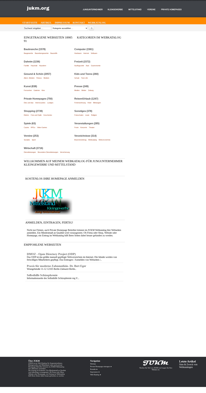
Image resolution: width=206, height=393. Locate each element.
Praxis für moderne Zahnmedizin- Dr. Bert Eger (56, 266)
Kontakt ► (94, 369)
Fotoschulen (78, 115)
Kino (43, 90)
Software (94, 53)
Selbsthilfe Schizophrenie (42, 275)
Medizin (46, 78)
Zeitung (90, 90)
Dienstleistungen (30, 152)
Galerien (37, 90)
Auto (87, 66)
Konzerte (83, 127)
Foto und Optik (36, 115)
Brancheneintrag (80, 140)
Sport (34, 140)
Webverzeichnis (104, 140)
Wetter (83, 90)
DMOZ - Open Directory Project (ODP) (51, 254)
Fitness (39, 78)
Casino (26, 127)
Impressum (62, 22)
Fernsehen (28, 90)
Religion (94, 115)
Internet (86, 53)
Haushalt (34, 66)
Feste (76, 127)
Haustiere (42, 66)
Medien (77, 90)
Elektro (26, 115)
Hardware (78, 53)
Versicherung (65, 152)
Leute (87, 115)
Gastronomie (95, 66)
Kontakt (79, 22)
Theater (92, 127)
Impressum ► (95, 372)
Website (154, 370)
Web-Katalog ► (95, 375)
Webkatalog (97, 22)
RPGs (33, 127)
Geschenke (47, 115)
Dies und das (28, 103)
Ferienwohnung (80, 103)
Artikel (46, 22)
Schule (76, 78)
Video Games (42, 127)
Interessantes (40, 103)
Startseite (30, 22)
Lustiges (50, 103)
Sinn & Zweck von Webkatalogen (188, 365)
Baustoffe (53, 53)
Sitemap (93, 364)
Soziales (27, 140)
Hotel (89, 103)
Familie (26, 66)
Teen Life (84, 78)
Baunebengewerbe (42, 53)
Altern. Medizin (29, 78)
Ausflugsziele (79, 66)
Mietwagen (97, 103)
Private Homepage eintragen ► (101, 366)
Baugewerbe (28, 53)
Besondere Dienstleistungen (48, 152)
